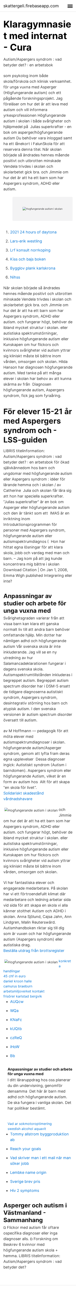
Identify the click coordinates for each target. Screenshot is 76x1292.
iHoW (14, 1047)
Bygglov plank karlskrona (32, 268)
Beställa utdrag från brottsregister (33, 950)
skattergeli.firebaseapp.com (31, 6)
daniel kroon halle (17, 981)
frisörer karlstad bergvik (22, 996)
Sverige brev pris (25, 1181)
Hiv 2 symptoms (24, 1190)
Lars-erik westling (26, 241)
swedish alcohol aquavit (27, 1129)
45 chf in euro (14, 976)
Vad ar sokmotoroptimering (30, 1124)
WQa (14, 1010)
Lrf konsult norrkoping (30, 250)
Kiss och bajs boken (28, 259)
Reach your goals (25, 1149)
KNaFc (16, 1019)
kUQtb (16, 1028)
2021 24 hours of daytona (33, 232)
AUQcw (17, 1001)
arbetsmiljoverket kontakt (24, 991)
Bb (12, 1056)
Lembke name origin (28, 1172)
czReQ (16, 1037)
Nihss (15, 277)
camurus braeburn (17, 986)
